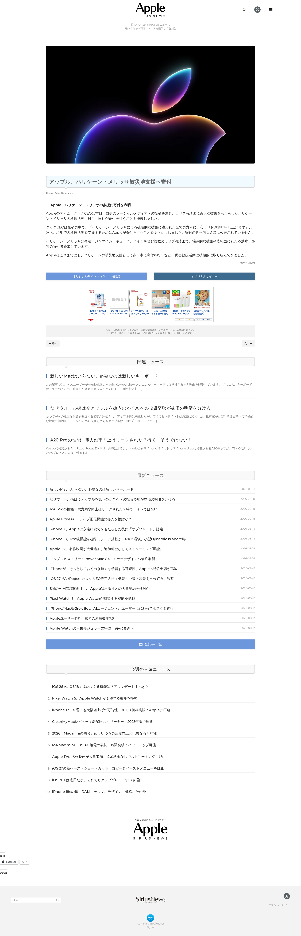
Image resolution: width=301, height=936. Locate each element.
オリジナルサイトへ (204, 276)
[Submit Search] (57, 900)
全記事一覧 (153, 644)
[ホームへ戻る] (150, 10)
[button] (244, 9)
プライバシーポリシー (279, 905)
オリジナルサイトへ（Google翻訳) (96, 276)
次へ (246, 343)
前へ (54, 343)
